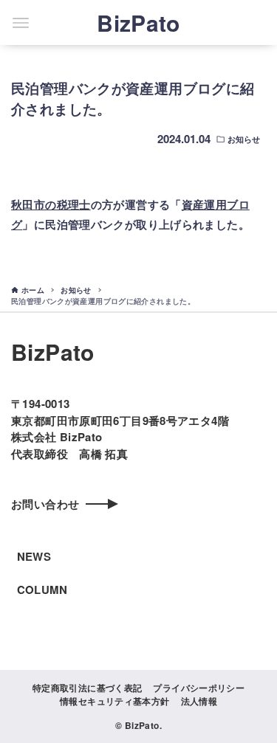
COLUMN (42, 589)
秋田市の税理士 (51, 204)
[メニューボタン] (20, 23)
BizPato (138, 22)
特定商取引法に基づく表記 (88, 687)
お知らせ (244, 139)
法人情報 (199, 701)
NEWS (34, 556)
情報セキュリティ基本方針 (115, 701)
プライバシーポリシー (198, 687)
